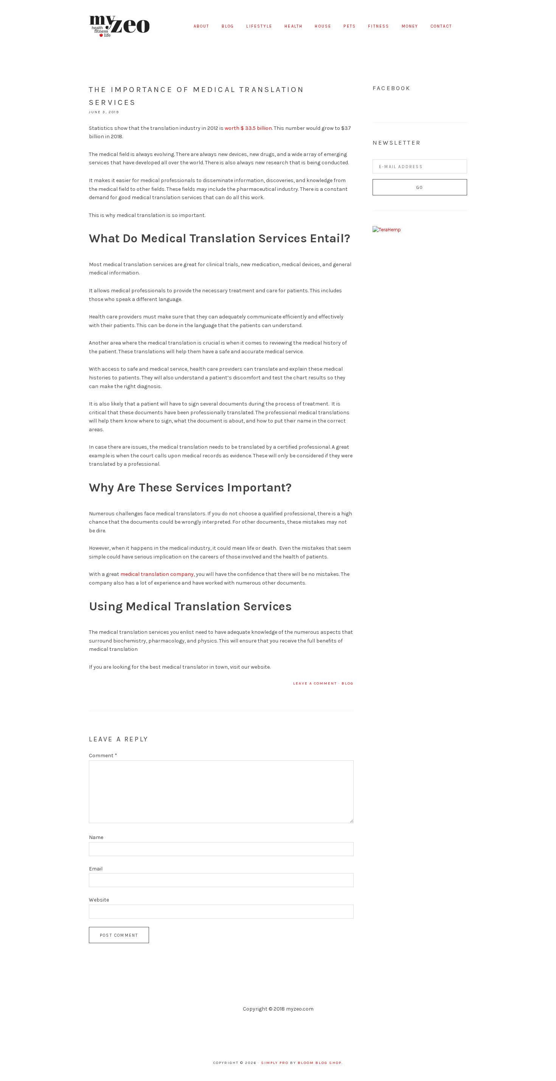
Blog (348, 683)
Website (99, 900)
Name (96, 837)
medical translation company (157, 574)
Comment (103, 755)
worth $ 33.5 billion (248, 128)
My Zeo (119, 26)
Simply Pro (275, 1063)
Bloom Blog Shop (320, 1063)
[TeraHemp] (387, 229)
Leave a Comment (315, 683)
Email (96, 869)
